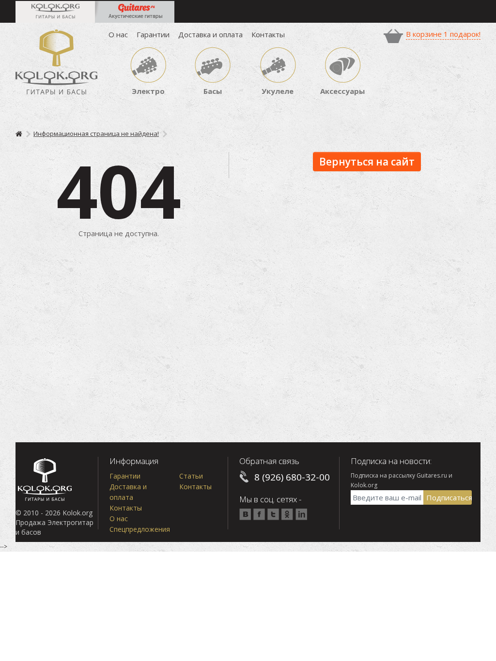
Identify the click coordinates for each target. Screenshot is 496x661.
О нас (118, 34)
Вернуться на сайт (367, 161)
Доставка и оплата (210, 34)
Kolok (57, 61)
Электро (148, 91)
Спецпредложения (139, 529)
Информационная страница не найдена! (96, 133)
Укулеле (278, 91)
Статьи (191, 476)
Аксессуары (342, 91)
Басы (212, 91)
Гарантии (153, 34)
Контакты (268, 34)
